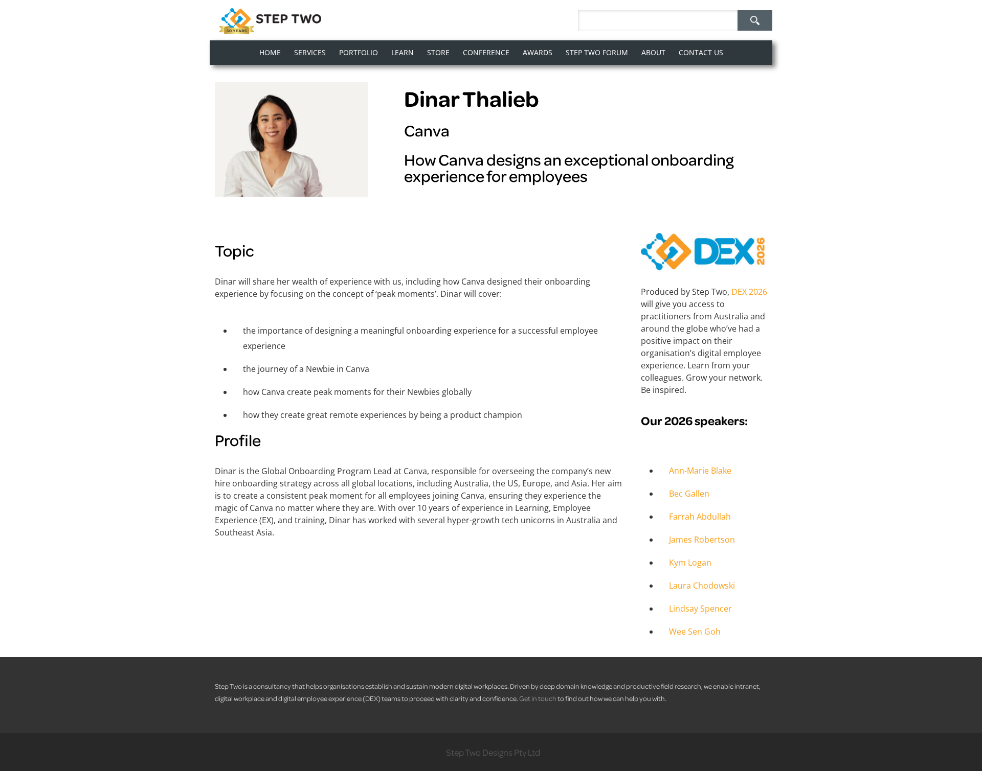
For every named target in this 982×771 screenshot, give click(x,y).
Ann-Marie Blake (700, 470)
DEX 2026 (749, 291)
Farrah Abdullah (700, 516)
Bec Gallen (689, 493)
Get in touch (537, 698)
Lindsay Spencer (700, 608)
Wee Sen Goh (695, 631)
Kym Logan (690, 562)
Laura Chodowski (702, 585)
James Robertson (702, 539)
